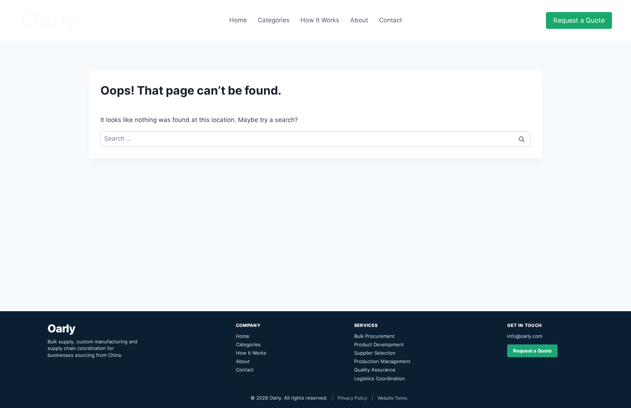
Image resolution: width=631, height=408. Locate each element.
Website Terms (392, 398)
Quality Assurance (374, 370)
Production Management (382, 361)
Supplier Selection (374, 353)
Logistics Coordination (379, 378)
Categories (274, 20)
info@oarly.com (524, 336)
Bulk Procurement (374, 336)
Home (238, 20)
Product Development (379, 344)
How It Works (320, 20)
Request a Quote (579, 20)
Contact (390, 20)
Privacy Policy (352, 398)
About (359, 20)
